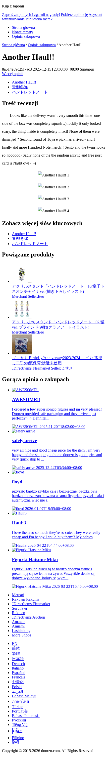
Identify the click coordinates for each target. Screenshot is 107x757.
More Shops (21, 635)
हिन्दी (15, 742)
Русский (19, 720)
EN (14, 643)
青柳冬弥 (20, 87)
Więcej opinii (12, 74)
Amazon (18, 622)
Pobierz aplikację (74, 14)
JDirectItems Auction (28, 617)
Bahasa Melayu (24, 696)
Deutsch (18, 664)
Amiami (18, 626)
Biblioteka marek (39, 19)
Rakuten (18, 613)
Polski (17, 687)
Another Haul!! (24, 82)
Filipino (18, 738)
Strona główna (23, 27)
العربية (17, 691)
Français (18, 677)
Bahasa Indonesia (26, 716)
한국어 (18, 682)
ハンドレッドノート (30, 92)
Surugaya (19, 608)
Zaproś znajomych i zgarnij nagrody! (31, 14)
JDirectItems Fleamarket (31, 604)
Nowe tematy (22, 32)
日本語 (18, 659)
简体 (16, 648)
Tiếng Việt (20, 724)
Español (18, 673)
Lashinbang (21, 631)
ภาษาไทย (20, 701)
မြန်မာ (17, 731)
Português (20, 711)
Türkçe (17, 707)
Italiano (18, 668)
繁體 (16, 653)
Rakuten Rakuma (25, 599)
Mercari (18, 595)
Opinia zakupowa (26, 36)
